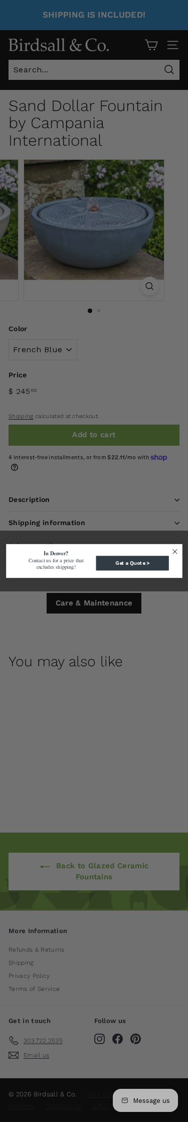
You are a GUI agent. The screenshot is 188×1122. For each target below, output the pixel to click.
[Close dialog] (174, 551)
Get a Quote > (132, 563)
